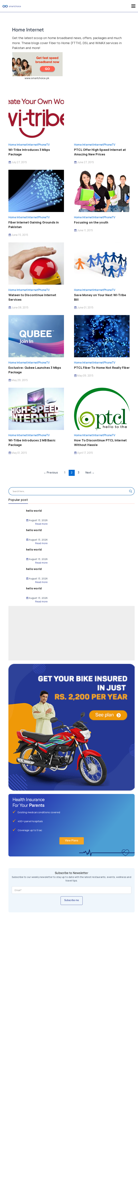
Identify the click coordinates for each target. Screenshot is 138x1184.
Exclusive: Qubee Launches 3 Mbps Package (34, 370)
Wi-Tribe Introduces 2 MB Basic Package (32, 442)
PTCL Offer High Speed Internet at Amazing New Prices (100, 152)
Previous (51, 472)
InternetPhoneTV (38, 144)
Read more (41, 524)
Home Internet (17, 144)
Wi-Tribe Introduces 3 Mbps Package (29, 152)
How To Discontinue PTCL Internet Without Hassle (100, 442)
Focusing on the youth (91, 222)
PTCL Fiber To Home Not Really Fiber (102, 368)
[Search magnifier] (130, 491)
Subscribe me (71, 900)
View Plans (71, 840)
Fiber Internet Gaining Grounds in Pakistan (33, 224)
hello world (34, 511)
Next (89, 472)
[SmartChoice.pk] (12, 6)
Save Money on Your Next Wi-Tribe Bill (100, 297)
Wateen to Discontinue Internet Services (32, 297)
